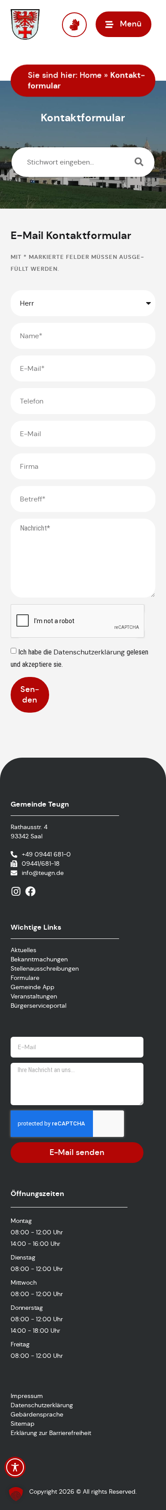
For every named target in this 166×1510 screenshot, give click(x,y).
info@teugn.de (43, 873)
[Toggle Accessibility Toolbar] (15, 1467)
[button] (16, 1494)
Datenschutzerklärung (90, 652)
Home (91, 75)
